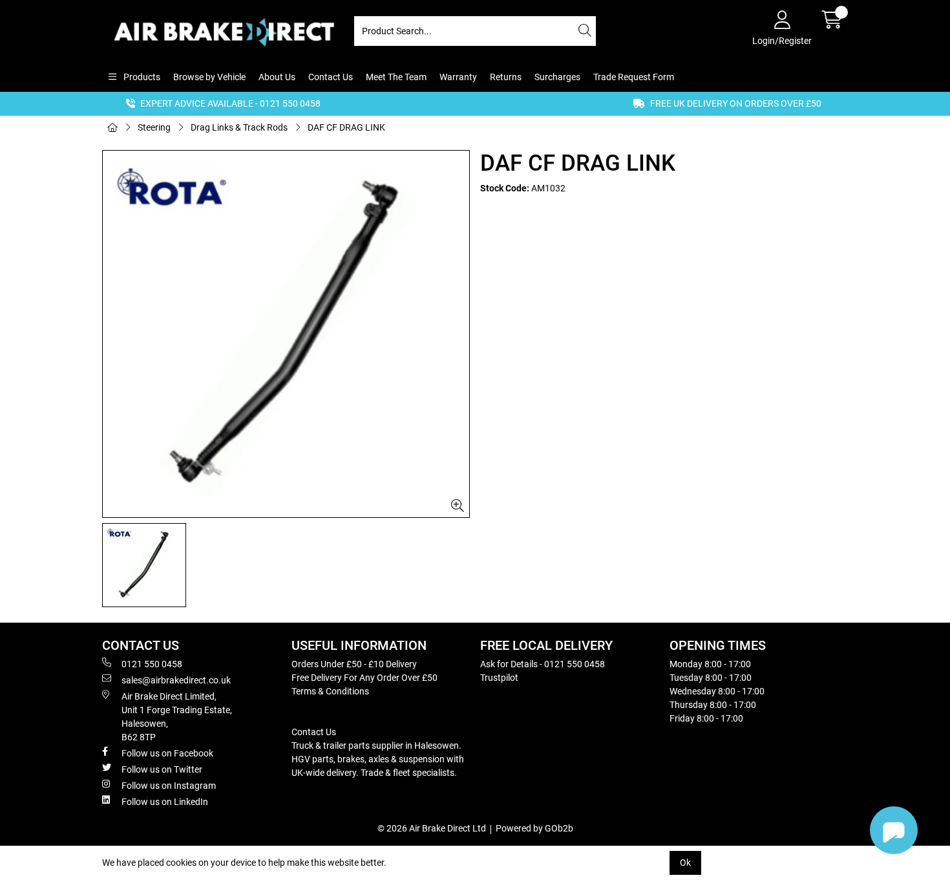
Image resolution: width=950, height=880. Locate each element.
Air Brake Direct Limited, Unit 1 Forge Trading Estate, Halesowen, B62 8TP (176, 716)
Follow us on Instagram (168, 785)
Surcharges (557, 77)
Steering (154, 127)
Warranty (458, 77)
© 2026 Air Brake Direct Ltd (431, 828)
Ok (685, 862)
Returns (506, 77)
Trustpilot (499, 677)
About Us (277, 77)
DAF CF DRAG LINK (346, 127)
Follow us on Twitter (161, 769)
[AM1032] (286, 334)
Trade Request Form (633, 77)
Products (140, 77)
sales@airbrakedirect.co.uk (176, 680)
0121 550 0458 (151, 664)
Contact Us (330, 77)
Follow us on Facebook (167, 753)
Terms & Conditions (330, 691)
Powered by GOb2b (534, 828)
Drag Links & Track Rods (239, 127)
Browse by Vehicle (209, 77)
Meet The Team (396, 77)
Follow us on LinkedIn (164, 802)
